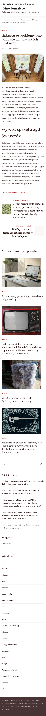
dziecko (5, 569)
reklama (5, 619)
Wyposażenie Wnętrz (10, 676)
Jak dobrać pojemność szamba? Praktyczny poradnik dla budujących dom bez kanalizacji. (23, 482)
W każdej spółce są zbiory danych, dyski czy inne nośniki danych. (20, 400)
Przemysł (5, 613)
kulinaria (5, 588)
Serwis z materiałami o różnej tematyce (18, 6)
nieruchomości (8, 600)
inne (3, 581)
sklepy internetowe (10, 644)
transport (5, 651)
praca (4, 606)
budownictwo (7, 556)
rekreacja (5, 632)
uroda (4, 657)
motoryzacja (7, 594)
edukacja (5, 575)
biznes (4, 550)
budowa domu (13, 192)
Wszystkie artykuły (10, 670)
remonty (23, 192)
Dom (3, 562)
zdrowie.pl (6, 689)
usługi (5, 30)
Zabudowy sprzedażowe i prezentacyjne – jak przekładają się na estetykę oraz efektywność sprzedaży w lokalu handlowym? (20, 515)
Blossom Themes (19, 706)
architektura (7, 543)
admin (4, 48)
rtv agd (4, 638)
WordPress (5, 709)
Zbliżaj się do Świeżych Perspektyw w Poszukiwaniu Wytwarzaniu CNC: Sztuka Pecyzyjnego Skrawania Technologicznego (22, 447)
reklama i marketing (10, 625)
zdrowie (5, 682)
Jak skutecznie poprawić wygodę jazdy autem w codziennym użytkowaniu (20, 526)
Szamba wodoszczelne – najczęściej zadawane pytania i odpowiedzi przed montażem (20, 492)
